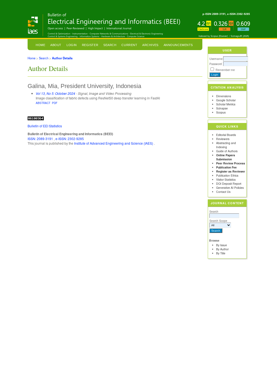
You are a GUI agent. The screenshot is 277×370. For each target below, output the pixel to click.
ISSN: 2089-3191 (41, 138)
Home (40, 45)
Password (215, 64)
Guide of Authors (227, 151)
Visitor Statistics (226, 179)
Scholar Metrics (225, 104)
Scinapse (222, 108)
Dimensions (223, 96)
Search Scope (218, 221)
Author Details (62, 58)
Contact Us (223, 192)
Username (216, 59)
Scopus (221, 112)
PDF (54, 103)
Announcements (178, 45)
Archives (150, 45)
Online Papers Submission (225, 157)
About (55, 45)
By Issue (221, 245)
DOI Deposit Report (228, 183)
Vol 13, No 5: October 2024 (55, 93)
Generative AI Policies (230, 188)
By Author (222, 249)
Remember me (225, 70)
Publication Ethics (227, 175)
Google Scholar (226, 100)
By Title (220, 253)
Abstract (43, 103)
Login (72, 45)
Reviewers (222, 139)
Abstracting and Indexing (226, 145)
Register (90, 45)
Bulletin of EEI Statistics (45, 126)
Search (213, 211)
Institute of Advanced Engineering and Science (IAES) (114, 143)
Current (129, 45)
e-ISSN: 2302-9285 (69, 138)
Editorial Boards (226, 135)
